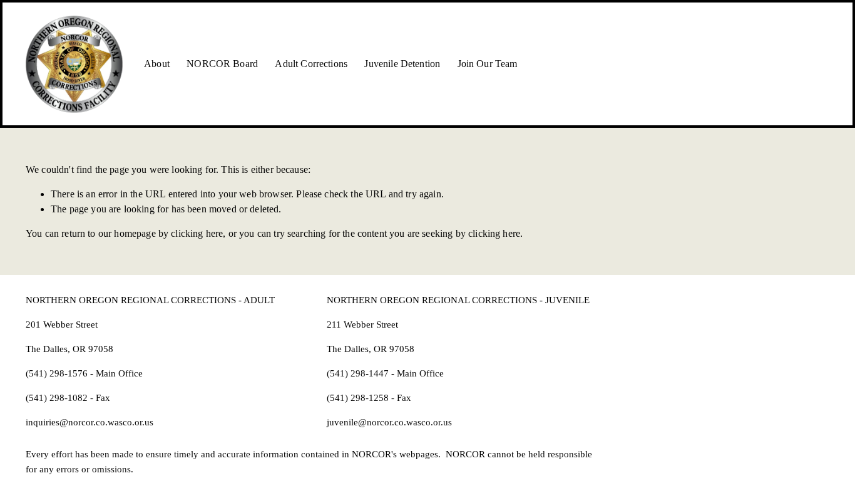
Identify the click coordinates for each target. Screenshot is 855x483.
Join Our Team (488, 63)
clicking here (197, 233)
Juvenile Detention (402, 63)
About (157, 63)
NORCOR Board (222, 63)
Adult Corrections (311, 63)
